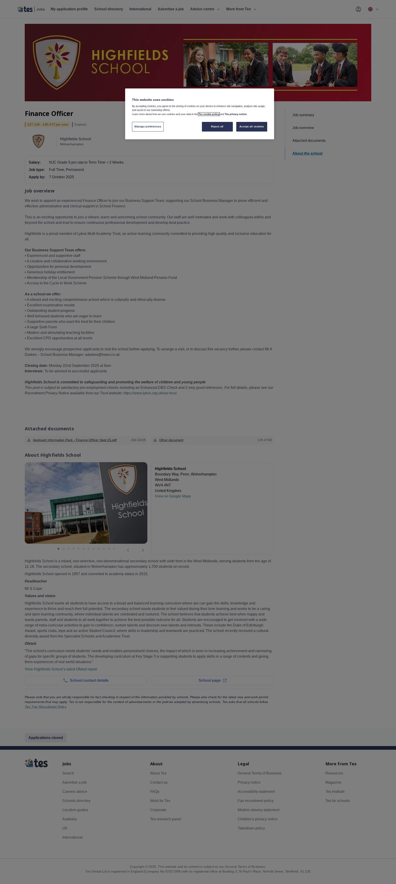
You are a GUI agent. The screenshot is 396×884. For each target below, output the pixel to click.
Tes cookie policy (208, 114)
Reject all (217, 126)
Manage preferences (148, 126)
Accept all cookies (251, 126)
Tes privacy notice (236, 114)
